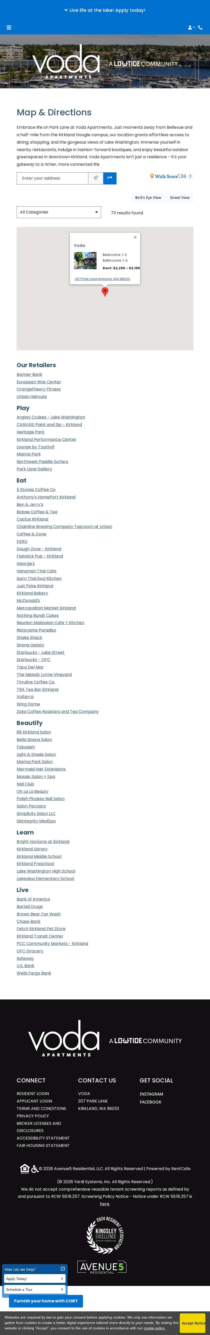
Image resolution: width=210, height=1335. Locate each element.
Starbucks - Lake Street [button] (41, 652)
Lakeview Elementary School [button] (45, 879)
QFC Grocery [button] (30, 951)
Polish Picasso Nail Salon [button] (41, 799)
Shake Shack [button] (29, 638)
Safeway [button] (25, 958)
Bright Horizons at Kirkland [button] (43, 842)
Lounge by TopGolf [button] (36, 447)
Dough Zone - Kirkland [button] (39, 549)
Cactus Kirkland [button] (32, 519)
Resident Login (33, 1093)
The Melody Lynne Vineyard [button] (44, 675)
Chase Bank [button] (28, 921)
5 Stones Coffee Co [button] (36, 490)
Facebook (150, 1102)
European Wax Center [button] (39, 382)
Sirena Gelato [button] (30, 645)
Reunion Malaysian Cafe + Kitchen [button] (50, 623)
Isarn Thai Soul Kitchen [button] (39, 578)
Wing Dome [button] (28, 704)
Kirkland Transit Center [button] (40, 936)
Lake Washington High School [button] (46, 871)
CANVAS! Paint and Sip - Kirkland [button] (49, 425)
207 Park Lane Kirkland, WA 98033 (102, 278)
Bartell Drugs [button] (30, 907)
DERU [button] (22, 541)
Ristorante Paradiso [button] (36, 630)
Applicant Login (34, 1101)
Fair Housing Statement (43, 1145)
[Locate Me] (95, 178)
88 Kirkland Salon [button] (34, 732)
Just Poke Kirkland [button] (35, 586)
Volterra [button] (25, 697)
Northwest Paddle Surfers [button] (42, 462)
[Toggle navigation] (9, 27)
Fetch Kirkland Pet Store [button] (41, 929)
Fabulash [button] (26, 747)
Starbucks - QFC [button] (33, 660)
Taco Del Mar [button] (30, 667)
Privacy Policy (33, 1116)
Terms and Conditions (41, 1108)
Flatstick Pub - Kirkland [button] (40, 556)
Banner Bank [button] (29, 374)
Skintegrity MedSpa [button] (36, 821)
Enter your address (41, 178)
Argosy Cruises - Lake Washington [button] (51, 417)
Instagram (151, 1094)
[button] (105, 10)
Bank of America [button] (33, 899)
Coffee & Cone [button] (31, 534)
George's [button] (26, 564)
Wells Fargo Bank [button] (34, 973)
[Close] (135, 237)
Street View (181, 197)
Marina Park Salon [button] (35, 762)
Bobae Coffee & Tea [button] (37, 512)
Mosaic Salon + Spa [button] (36, 777)
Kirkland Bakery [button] (32, 593)
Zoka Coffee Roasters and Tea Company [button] (58, 712)
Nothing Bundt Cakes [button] (38, 615)
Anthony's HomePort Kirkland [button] (46, 497)
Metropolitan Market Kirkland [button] (46, 608)
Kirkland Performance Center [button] (46, 439)
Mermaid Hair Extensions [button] (41, 769)
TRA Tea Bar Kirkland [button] (37, 689)
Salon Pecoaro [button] (31, 806)
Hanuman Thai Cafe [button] (36, 571)
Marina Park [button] (29, 454)
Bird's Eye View (150, 197)
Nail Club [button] (25, 784)
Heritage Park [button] (30, 432)
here (104, 1204)
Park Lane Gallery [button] (34, 469)
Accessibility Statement (43, 1138)
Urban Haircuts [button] (32, 397)
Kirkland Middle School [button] (39, 856)
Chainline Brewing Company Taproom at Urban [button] (64, 527)
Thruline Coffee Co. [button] (36, 682)
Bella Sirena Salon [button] (34, 740)
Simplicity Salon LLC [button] (36, 814)
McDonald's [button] (28, 601)
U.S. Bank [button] (25, 966)
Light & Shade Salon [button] (36, 754)
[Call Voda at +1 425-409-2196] (201, 27)
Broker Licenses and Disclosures (43, 1127)
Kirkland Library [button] (32, 849)
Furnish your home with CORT (46, 1301)
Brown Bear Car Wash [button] (39, 914)
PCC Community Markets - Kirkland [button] (52, 944)
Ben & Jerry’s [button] (30, 504)
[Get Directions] (110, 178)
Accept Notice (193, 1323)
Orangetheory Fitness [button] (39, 389)
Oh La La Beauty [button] (32, 791)
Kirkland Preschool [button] (35, 864)
